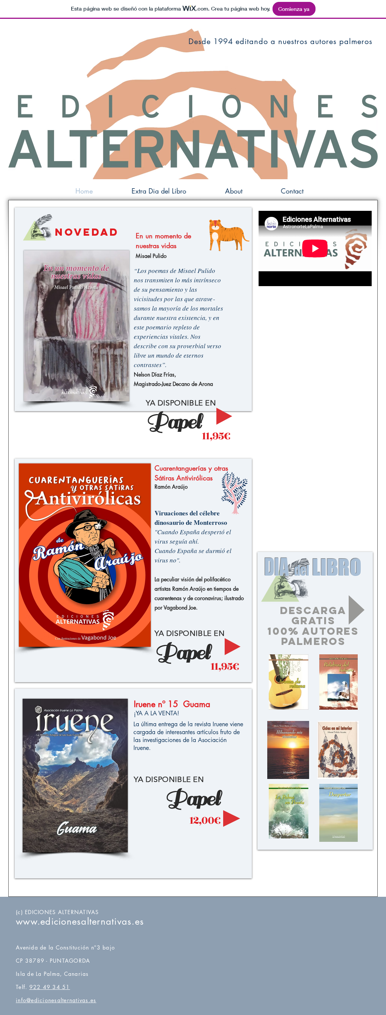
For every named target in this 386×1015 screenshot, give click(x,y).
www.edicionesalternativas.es (80, 921)
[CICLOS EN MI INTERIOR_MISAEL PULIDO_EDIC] (338, 751)
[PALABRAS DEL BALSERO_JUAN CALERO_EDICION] (338, 683)
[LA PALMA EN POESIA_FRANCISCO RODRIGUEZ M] (288, 812)
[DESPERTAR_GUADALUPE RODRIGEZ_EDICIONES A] (338, 814)
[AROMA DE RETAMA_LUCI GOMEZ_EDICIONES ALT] (288, 683)
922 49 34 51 (49, 987)
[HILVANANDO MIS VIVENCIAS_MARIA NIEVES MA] (288, 751)
